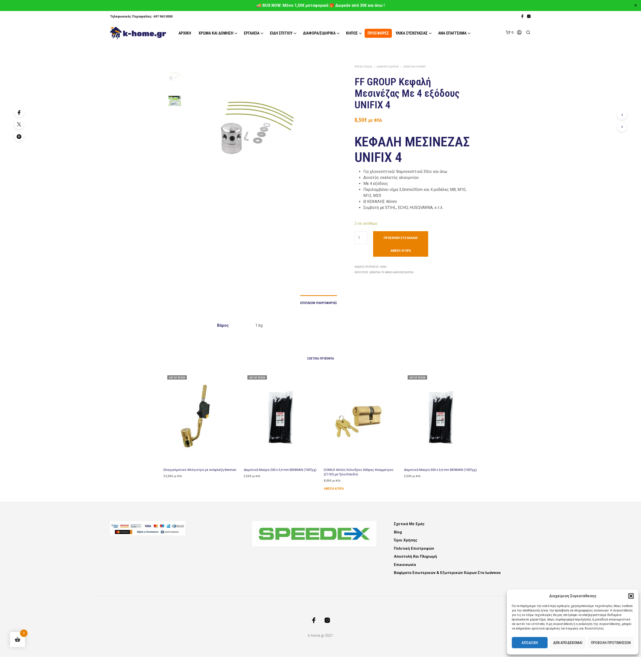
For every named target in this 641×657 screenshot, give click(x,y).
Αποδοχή (530, 642)
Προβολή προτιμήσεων (611, 642)
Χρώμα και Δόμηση (216, 33)
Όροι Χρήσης (405, 540)
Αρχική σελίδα (363, 66)
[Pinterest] (19, 136)
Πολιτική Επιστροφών (414, 548)
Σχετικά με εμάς (409, 524)
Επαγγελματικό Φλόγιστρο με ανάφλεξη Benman (200, 470)
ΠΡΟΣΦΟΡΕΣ (378, 33)
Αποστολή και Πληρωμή (415, 556)
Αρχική (185, 33)
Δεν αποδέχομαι (567, 642)
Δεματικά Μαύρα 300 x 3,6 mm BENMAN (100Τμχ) (440, 470)
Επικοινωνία (405, 564)
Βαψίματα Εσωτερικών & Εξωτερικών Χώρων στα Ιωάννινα (447, 572)
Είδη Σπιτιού (281, 33)
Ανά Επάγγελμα (452, 33)
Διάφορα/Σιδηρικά (319, 33)
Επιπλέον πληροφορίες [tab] (318, 303)
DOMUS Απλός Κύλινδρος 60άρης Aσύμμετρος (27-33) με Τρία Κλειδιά (359, 472)
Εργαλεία (251, 33)
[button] (630, 595)
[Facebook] (19, 112)
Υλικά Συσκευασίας (412, 33)
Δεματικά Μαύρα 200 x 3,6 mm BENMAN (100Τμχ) (280, 470)
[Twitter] (19, 124)
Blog (398, 532)
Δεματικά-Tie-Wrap (414, 66)
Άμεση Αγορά (400, 250)
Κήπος (352, 33)
